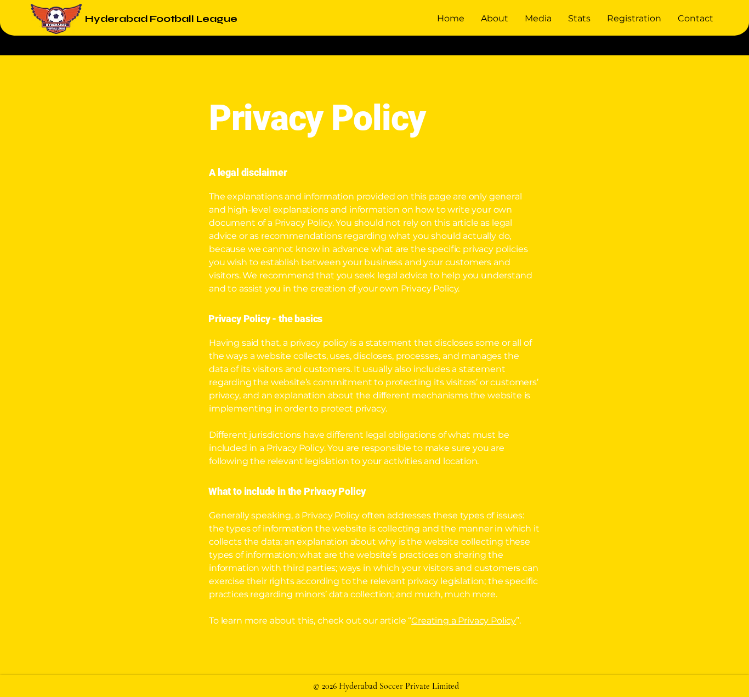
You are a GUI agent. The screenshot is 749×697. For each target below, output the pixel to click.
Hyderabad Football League (161, 19)
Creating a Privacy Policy (463, 620)
